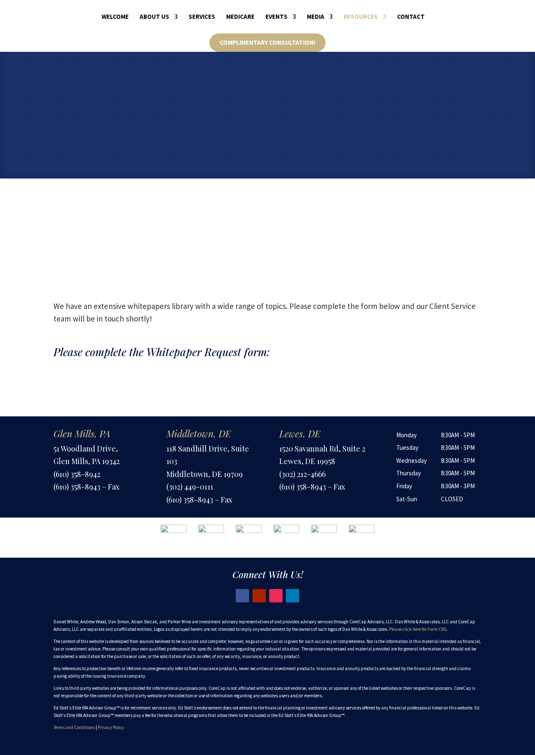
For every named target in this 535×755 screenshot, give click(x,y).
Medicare (240, 17)
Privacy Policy (111, 727)
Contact (411, 17)
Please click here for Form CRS (417, 629)
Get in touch (227, 129)
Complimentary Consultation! (267, 42)
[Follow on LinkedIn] (292, 595)
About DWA (307, 129)
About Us (154, 17)
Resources (361, 17)
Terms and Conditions (74, 727)
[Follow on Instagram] (276, 595)
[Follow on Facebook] (242, 595)
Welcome (115, 17)
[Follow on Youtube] (259, 595)
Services (202, 17)
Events (276, 17)
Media (315, 17)
